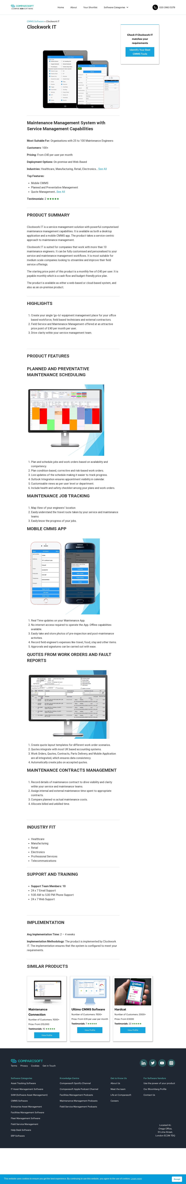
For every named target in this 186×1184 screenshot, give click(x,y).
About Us (115, 1083)
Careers (115, 1100)
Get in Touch (49, 1065)
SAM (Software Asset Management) (29, 1095)
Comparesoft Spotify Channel (75, 1083)
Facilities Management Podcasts (76, 1095)
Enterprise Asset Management (26, 1106)
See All (102, 169)
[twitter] (153, 1063)
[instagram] (171, 1063)
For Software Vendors (155, 1078)
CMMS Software (19, 1100)
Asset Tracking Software (23, 1083)
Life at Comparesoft (121, 1095)
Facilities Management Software (27, 1112)
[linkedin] (143, 1063)
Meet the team (118, 1089)
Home (61, 7)
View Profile (47, 1035)
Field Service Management (24, 1124)
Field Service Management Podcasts (78, 1106)
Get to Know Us (119, 1078)
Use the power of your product (159, 1083)
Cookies (35, 1065)
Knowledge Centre (69, 1078)
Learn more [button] (136, 1178)
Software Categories (114, 7)
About (73, 7)
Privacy (24, 1065)
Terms (14, 1065)
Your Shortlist (90, 7)
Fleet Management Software (25, 1118)
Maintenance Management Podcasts (78, 1100)
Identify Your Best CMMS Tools (140, 51)
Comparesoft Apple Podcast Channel (79, 1089)
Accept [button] (177, 1179)
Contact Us (149, 1095)
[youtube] (162, 1063)
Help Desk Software (21, 1130)
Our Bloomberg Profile (155, 1089)
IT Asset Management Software (27, 1089)
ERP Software (18, 1135)
